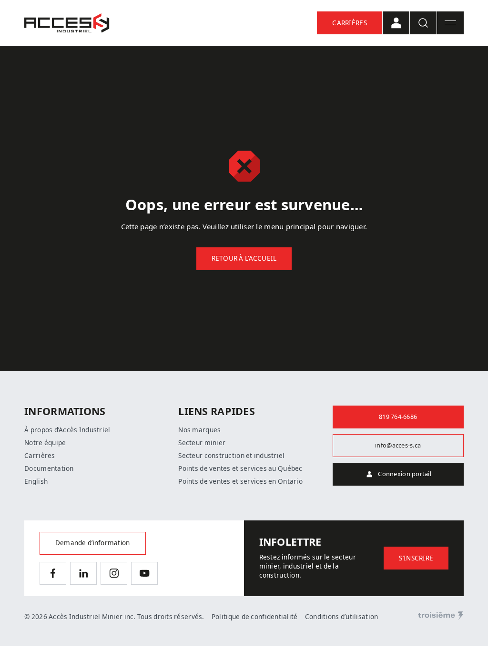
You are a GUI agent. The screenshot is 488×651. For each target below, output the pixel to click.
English (36, 481)
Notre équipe (45, 443)
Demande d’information (92, 543)
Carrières (349, 23)
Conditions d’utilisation (341, 616)
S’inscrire (416, 558)
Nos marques (199, 430)
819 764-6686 (398, 416)
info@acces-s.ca (398, 445)
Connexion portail (404, 474)
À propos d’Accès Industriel (67, 430)
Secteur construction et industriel (231, 455)
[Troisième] (441, 615)
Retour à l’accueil (244, 258)
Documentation (49, 468)
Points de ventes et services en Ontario (240, 481)
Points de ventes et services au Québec (240, 468)
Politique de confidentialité (255, 616)
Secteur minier (201, 443)
